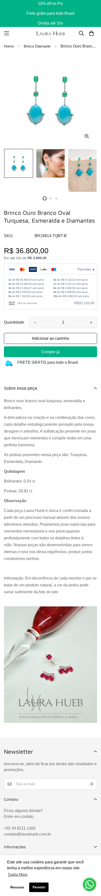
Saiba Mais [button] (17, 874)
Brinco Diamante (37, 46)
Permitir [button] (39, 887)
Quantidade (14, 322)
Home (9, 46)
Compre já (50, 352)
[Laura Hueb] (51, 33)
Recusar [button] (17, 887)
